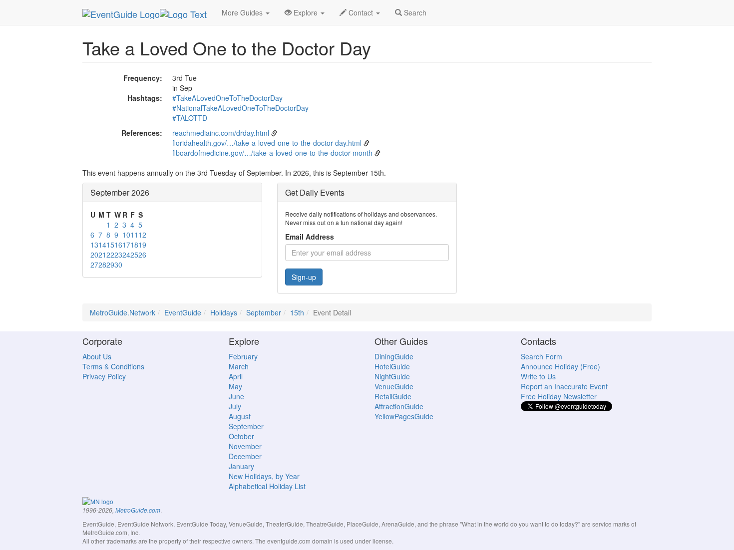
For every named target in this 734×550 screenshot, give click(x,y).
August (240, 416)
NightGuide (392, 376)
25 (134, 255)
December (245, 456)
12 (142, 235)
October (241, 436)
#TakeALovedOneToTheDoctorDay (227, 98)
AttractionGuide (398, 406)
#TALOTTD (189, 118)
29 (110, 265)
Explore (306, 12)
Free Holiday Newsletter (559, 396)
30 (118, 265)
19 (142, 245)
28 (102, 265)
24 (126, 255)
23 (118, 255)
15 (110, 245)
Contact (361, 12)
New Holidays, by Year (264, 476)
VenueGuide (393, 386)
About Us (96, 356)
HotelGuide (392, 366)
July (235, 406)
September (263, 312)
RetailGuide (392, 396)
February (243, 356)
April (236, 376)
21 (102, 255)
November (245, 446)
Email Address (309, 237)
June (236, 396)
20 (94, 255)
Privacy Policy (104, 376)
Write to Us (538, 376)
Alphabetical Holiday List (267, 486)
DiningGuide (393, 356)
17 (126, 245)
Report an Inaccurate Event (564, 386)
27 (94, 265)
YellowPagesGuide (403, 416)
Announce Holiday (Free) (560, 366)
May (235, 386)
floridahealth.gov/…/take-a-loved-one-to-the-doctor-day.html (267, 143)
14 (102, 245)
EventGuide (182, 312)
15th (297, 312)
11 (134, 235)
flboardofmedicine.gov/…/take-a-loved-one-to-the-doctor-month (272, 153)
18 (134, 245)
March (239, 366)
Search (414, 12)
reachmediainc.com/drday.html (220, 133)
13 (94, 245)
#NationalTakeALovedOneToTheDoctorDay (240, 108)
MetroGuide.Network (122, 312)
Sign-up (304, 277)
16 (118, 245)
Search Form (541, 356)
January (241, 466)
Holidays (223, 312)
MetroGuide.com (137, 510)
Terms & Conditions (113, 366)
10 (126, 235)
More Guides (243, 12)
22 (110, 255)
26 (142, 255)
